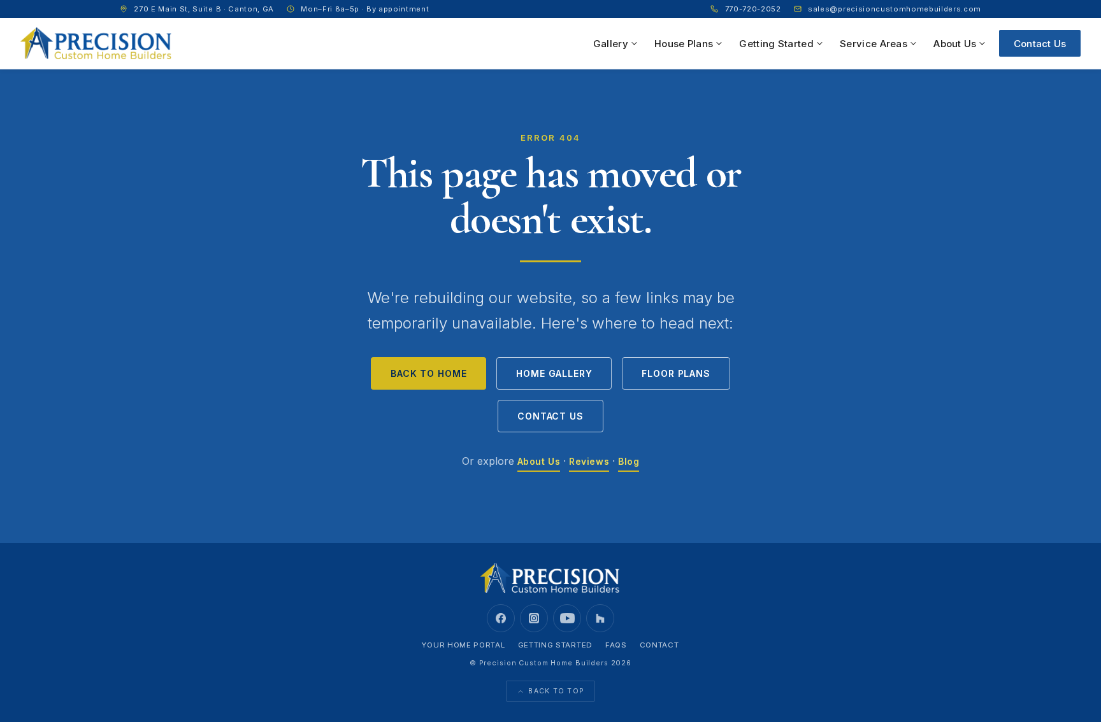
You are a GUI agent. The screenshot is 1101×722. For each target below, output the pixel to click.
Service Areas (873, 44)
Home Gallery (554, 373)
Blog (628, 461)
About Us (954, 44)
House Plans (683, 44)
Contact (659, 645)
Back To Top (556, 691)
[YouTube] (567, 618)
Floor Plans (676, 373)
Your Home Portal (463, 645)
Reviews (589, 461)
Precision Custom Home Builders (543, 662)
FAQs (616, 645)
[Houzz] (600, 618)
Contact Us (1040, 44)
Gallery (610, 44)
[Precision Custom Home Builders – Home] (96, 43)
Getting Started (776, 44)
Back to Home (428, 373)
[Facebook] (501, 618)
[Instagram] (534, 618)
